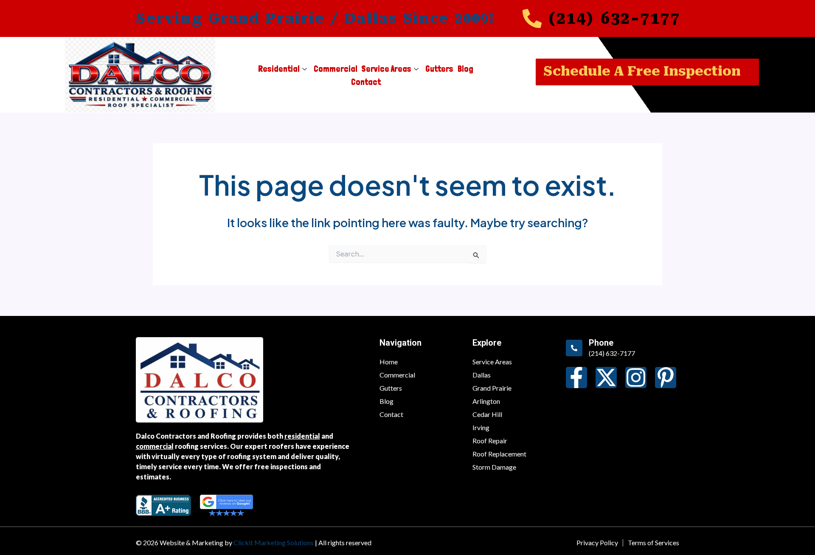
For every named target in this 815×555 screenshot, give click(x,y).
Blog (465, 69)
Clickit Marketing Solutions (273, 542)
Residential (279, 69)
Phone (601, 343)
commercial (155, 446)
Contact (366, 82)
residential (302, 436)
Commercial (335, 69)
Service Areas (386, 69)
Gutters (439, 69)
